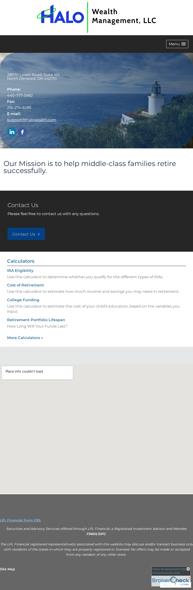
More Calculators (25, 337)
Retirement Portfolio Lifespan (36, 320)
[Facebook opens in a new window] (22, 132)
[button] (177, 44)
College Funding (23, 300)
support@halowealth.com (31, 120)
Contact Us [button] (23, 234)
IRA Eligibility (20, 270)
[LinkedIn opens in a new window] (11, 132)
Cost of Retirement (25, 285)
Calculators (20, 261)
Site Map (7, 569)
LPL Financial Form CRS (20, 520)
